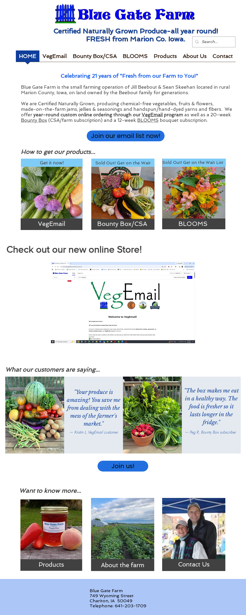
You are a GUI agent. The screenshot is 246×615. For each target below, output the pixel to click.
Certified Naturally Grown (66, 103)
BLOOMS (148, 120)
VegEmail (152, 115)
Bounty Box (34, 120)
